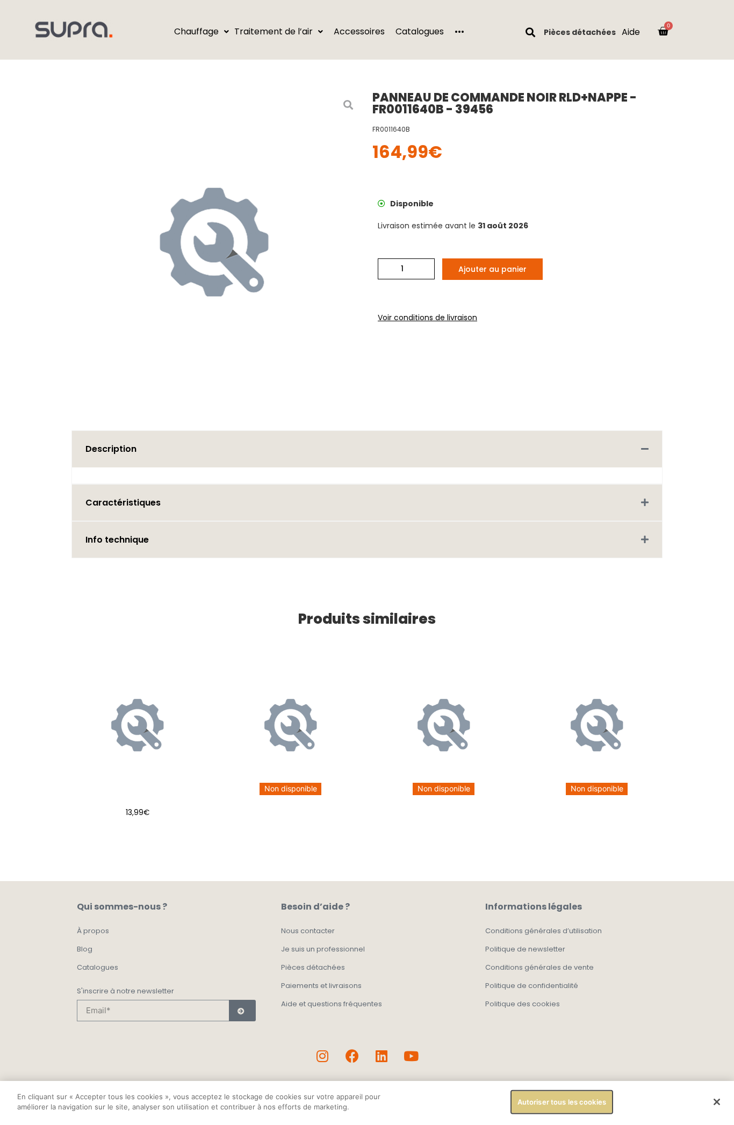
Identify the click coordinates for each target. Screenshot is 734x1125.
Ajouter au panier (492, 269)
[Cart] (663, 31)
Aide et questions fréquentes (331, 1004)
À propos (93, 931)
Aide (631, 32)
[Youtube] (411, 1056)
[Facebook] (352, 1056)
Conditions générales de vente (539, 967)
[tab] (367, 449)
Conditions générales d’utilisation (543, 931)
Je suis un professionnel (323, 949)
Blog (84, 949)
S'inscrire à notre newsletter (125, 991)
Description (110, 449)
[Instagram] (322, 1056)
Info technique (117, 539)
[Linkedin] (381, 1056)
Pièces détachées (580, 32)
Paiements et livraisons (321, 985)
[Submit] (242, 1010)
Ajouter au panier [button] (137, 839)
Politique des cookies (522, 1004)
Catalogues (97, 967)
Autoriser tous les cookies (561, 1102)
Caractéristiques (123, 502)
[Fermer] (717, 1102)
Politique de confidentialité (531, 985)
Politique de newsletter (525, 949)
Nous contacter (308, 931)
